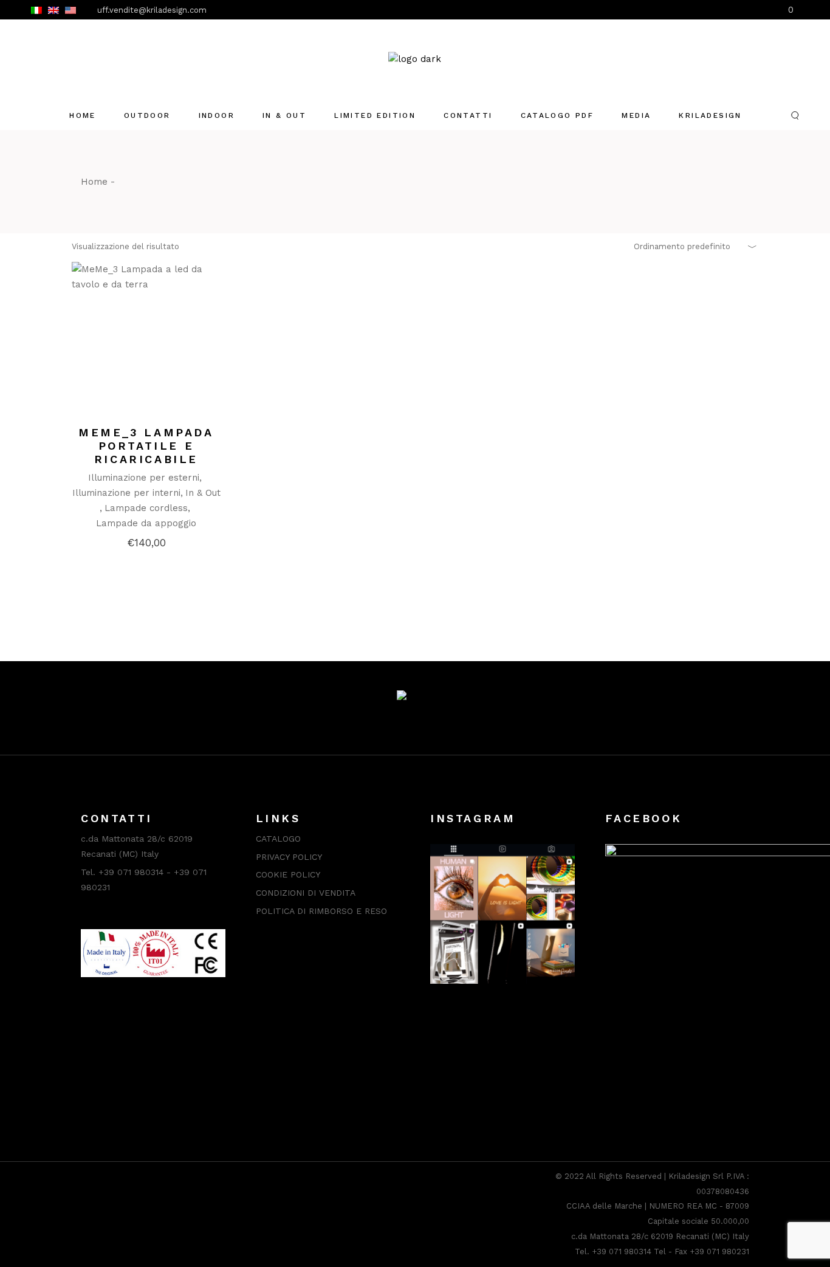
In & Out (203, 492)
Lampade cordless (146, 508)
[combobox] (691, 246)
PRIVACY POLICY (289, 857)
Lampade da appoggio (146, 523)
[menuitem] (36, 10)
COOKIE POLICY (288, 874)
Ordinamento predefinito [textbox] (682, 246)
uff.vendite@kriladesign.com (152, 10)
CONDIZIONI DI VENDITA (305, 893)
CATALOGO (278, 838)
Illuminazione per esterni (143, 477)
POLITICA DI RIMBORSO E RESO (321, 911)
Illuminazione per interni (126, 492)
